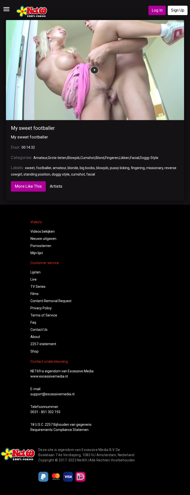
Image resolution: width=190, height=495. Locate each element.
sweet (30, 168)
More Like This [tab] (28, 186)
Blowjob (73, 158)
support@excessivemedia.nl (52, 394)
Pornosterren (40, 246)
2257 (49, 425)
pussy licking (119, 168)
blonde (73, 168)
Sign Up (177, 10)
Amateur (40, 158)
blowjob (102, 168)
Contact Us (39, 330)
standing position (37, 174)
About (35, 337)
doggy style (61, 174)
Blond (99, 158)
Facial (134, 158)
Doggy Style (149, 158)
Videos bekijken (42, 231)
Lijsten (35, 272)
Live (33, 279)
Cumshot (87, 158)
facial (90, 174)
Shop (34, 351)
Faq (33, 322)
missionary (154, 168)
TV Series (38, 287)
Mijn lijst (36, 253)
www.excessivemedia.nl (49, 376)
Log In (157, 10)
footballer (43, 168)
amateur (59, 168)
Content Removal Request (50, 301)
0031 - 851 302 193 (45, 412)
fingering (138, 168)
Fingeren (112, 158)
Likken (124, 158)
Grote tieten (57, 158)
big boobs (87, 168)
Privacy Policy (41, 308)
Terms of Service (43, 315)
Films (34, 294)
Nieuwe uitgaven (43, 239)
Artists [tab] (56, 186)
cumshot (78, 174)
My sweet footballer (33, 128)
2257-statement (43, 344)
